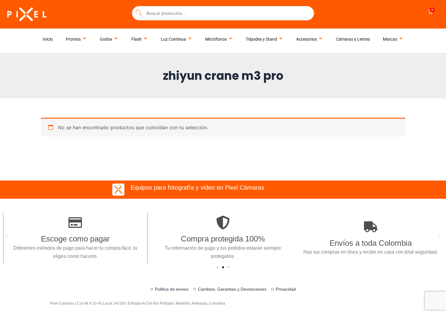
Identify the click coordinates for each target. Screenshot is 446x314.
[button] (7, 236)
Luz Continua (173, 39)
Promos (73, 39)
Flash (136, 39)
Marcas (390, 39)
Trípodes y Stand (261, 39)
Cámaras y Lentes (353, 39)
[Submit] (139, 13)
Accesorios (306, 39)
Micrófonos (216, 39)
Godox (106, 39)
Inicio (48, 39)
